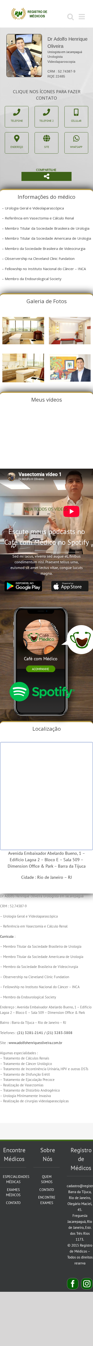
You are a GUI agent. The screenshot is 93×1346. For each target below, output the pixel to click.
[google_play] (23, 582)
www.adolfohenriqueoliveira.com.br (35, 1042)
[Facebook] (72, 1283)
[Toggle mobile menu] (82, 16)
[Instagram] (87, 1283)
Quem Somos (46, 1179)
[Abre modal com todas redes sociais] (46, 176)
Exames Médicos (13, 1192)
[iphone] (41, 602)
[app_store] (69, 582)
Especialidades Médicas (13, 1179)
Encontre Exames (46, 1200)
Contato (13, 1202)
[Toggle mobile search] (70, 16)
